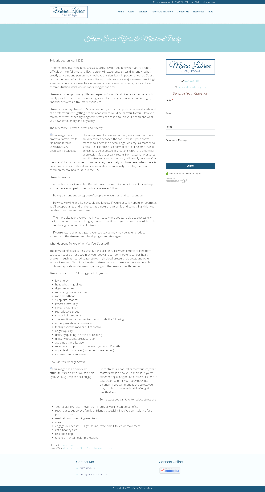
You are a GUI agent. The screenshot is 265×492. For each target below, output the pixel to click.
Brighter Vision (145, 488)
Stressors (109, 448)
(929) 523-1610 (181, 2)
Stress (83, 448)
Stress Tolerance (95, 448)
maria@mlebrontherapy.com (202, 2)
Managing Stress (71, 448)
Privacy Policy (119, 488)
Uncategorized (69, 445)
